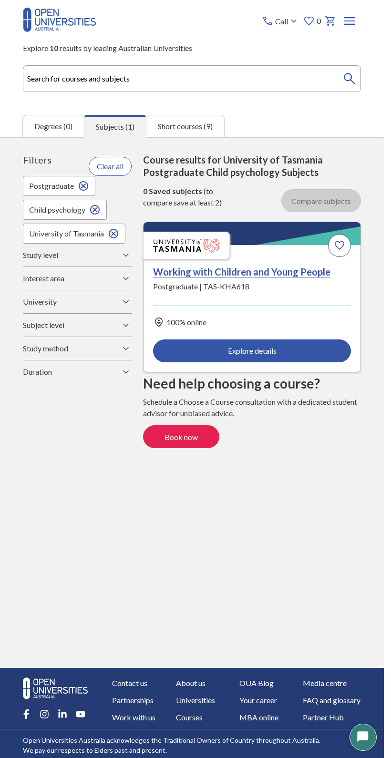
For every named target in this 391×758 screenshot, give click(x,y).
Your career (258, 700)
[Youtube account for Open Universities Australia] (81, 714)
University (40, 301)
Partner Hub (323, 717)
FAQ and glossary (331, 700)
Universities (195, 700)
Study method (45, 348)
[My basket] (330, 21)
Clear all (110, 166)
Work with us (133, 717)
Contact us (129, 682)
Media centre (325, 682)
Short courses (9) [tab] (185, 126)
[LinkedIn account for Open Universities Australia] (62, 714)
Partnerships (133, 700)
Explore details (252, 350)
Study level (40, 254)
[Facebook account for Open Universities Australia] (26, 714)
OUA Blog (256, 682)
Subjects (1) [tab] (115, 126)
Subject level (43, 324)
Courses (189, 717)
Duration (37, 371)
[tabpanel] (192, 402)
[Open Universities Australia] (59, 28)
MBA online (258, 717)
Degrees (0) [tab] (53, 126)
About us (191, 682)
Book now (181, 436)
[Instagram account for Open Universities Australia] (44, 714)
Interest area (43, 278)
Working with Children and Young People (241, 271)
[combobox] (192, 78)
